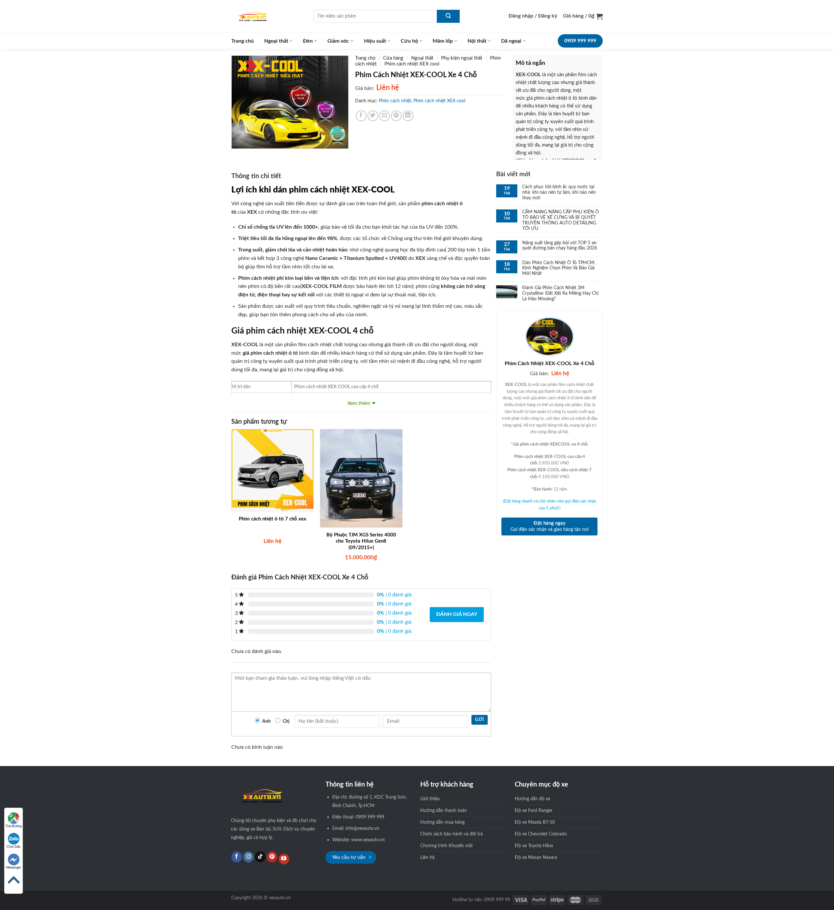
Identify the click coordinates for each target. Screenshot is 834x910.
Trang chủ (242, 41)
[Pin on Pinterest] (396, 115)
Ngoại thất (276, 41)
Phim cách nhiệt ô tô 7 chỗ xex (272, 519)
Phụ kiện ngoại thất (461, 58)
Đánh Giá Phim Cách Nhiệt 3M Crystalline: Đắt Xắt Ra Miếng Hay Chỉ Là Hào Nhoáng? (560, 293)
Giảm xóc (338, 41)
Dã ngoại (511, 41)
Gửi (479, 720)
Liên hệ (427, 857)
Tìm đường (14, 826)
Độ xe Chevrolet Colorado (541, 834)
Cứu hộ (409, 41)
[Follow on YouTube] (284, 859)
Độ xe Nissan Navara (536, 857)
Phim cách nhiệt (395, 101)
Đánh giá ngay (456, 614)
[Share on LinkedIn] (408, 115)
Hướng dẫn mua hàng (442, 822)
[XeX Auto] (267, 16)
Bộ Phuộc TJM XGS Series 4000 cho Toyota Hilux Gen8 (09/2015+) (361, 541)
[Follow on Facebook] (236, 856)
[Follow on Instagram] (248, 856)
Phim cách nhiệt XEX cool (411, 64)
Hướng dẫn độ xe (532, 798)
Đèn (308, 41)
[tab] (256, 178)
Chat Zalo (14, 846)
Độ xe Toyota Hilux (534, 845)
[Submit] (448, 16)
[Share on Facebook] (361, 115)
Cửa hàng (393, 58)
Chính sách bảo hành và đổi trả (451, 834)
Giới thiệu (430, 798)
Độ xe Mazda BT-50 (535, 822)
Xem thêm (358, 403)
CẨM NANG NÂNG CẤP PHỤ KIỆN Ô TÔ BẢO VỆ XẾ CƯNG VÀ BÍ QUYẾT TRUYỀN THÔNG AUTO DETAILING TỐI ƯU (560, 220)
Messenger (13, 867)
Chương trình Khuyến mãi (446, 845)
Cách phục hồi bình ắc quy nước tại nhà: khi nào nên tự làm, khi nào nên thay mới (559, 192)
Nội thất (476, 41)
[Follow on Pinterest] (272, 856)
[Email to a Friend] (384, 115)
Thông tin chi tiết (256, 176)
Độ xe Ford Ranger (534, 810)
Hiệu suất (375, 41)
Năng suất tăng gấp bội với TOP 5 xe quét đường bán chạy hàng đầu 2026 (559, 246)
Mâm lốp (443, 41)
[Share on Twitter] (372, 115)
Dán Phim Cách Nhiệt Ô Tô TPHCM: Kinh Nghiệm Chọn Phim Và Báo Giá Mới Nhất (558, 268)
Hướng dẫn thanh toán (443, 810)
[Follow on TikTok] (260, 856)
